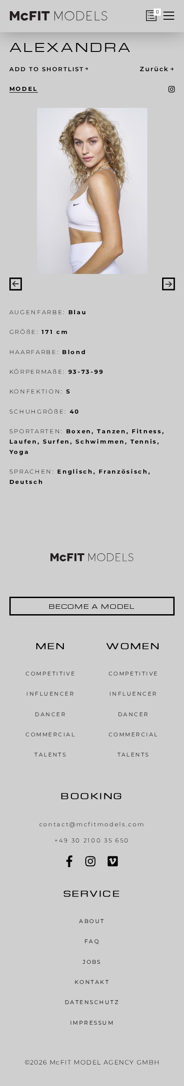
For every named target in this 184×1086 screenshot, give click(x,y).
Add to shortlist (49, 69)
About (92, 921)
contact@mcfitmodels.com (92, 824)
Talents (50, 754)
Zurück (157, 69)
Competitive (50, 673)
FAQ (92, 941)
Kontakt (92, 982)
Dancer (50, 714)
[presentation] (15, 284)
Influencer (50, 693)
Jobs (92, 961)
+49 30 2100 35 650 (92, 840)
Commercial (50, 734)
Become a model (92, 606)
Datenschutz (92, 1002)
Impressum (92, 1022)
